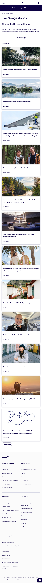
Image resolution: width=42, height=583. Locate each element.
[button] (3, 3)
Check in (27, 8)
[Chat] (39, 580)
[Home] (21, 3)
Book (13, 8)
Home (3, 13)
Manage (20, 8)
